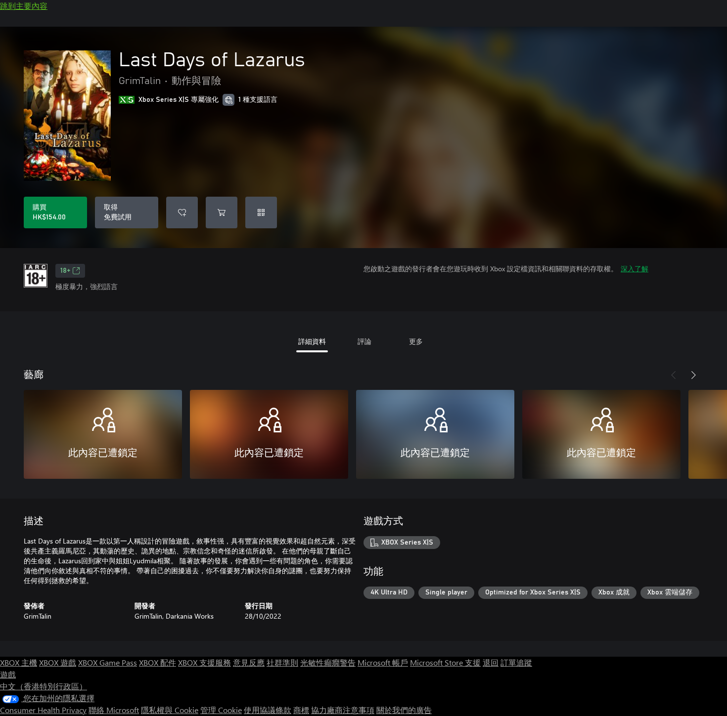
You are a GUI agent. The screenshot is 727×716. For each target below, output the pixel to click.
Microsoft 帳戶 (383, 662)
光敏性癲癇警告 (328, 662)
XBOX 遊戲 (57, 662)
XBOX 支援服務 (204, 662)
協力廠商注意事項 (342, 710)
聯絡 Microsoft (114, 710)
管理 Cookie (221, 710)
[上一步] (673, 375)
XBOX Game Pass (107, 662)
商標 (301, 710)
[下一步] (693, 375)
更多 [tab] (416, 341)
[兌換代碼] (261, 212)
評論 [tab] (364, 341)
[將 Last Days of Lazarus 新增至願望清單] (182, 212)
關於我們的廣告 (404, 710)
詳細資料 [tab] (312, 341)
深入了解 (634, 268)
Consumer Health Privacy (43, 710)
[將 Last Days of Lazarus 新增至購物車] (221, 212)
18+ (65, 270)
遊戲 (8, 674)
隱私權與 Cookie (169, 710)
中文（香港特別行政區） (43, 686)
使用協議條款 (267, 710)
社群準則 (282, 662)
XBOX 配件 (157, 662)
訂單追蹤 (516, 662)
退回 (491, 662)
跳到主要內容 (23, 5)
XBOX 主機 (18, 662)
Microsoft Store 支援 (445, 662)
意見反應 (249, 662)
